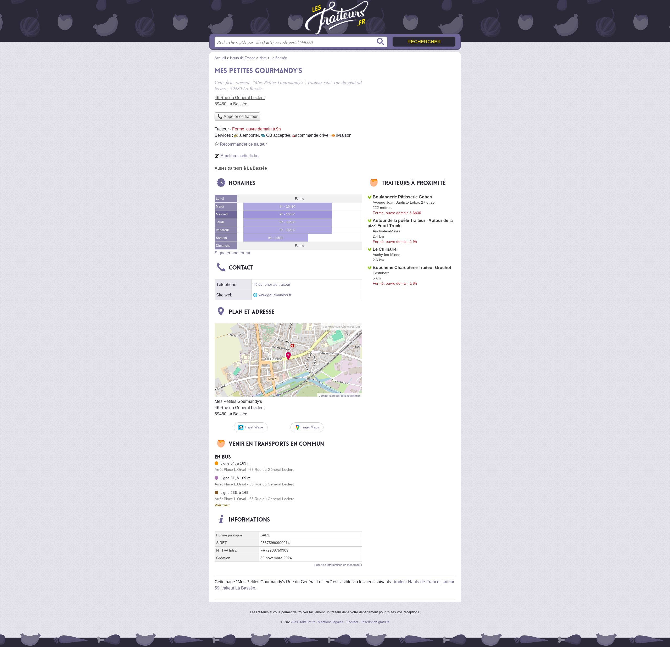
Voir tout (222, 505)
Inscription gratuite (375, 622)
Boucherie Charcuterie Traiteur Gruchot (412, 267)
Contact (352, 622)
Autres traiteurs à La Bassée (241, 168)
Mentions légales (330, 622)
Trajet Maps (310, 427)
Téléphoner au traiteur (271, 285)
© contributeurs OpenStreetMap (341, 326)
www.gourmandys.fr (275, 295)
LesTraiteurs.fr (304, 622)
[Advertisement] (411, 101)
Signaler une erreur (232, 253)
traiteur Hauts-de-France (416, 582)
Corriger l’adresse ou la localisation (340, 395)
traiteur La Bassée (238, 588)
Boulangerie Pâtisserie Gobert (402, 197)
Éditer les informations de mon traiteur (338, 564)
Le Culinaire (385, 249)
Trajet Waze (254, 427)
